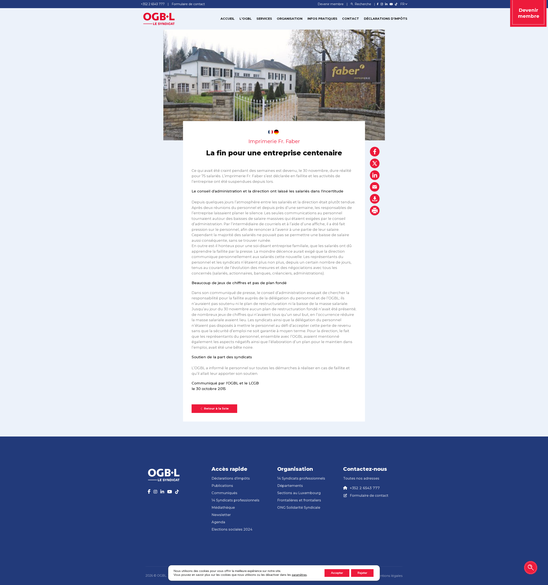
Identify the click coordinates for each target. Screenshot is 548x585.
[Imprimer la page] (375, 210)
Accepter (337, 573)
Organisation (289, 19)
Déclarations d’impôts (385, 19)
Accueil (227, 19)
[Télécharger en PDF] (375, 199)
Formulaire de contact (369, 496)
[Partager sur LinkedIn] (375, 175)
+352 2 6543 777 (365, 488)
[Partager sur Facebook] (375, 151)
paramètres (299, 575)
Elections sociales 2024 (231, 529)
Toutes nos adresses (361, 478)
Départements (290, 486)
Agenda (218, 522)
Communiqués (224, 493)
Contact (350, 19)
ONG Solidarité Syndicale (298, 508)
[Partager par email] (375, 187)
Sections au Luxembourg (299, 493)
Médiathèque (223, 508)
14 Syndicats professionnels (235, 500)
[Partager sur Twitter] (375, 163)
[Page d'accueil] (159, 18)
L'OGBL (246, 19)
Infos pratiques (322, 19)
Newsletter (221, 515)
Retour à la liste (216, 408)
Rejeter (362, 573)
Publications (222, 486)
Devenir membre (331, 4)
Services (264, 19)
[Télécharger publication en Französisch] (270, 132)
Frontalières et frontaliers (299, 500)
